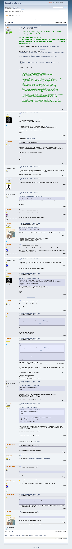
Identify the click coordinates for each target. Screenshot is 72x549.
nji (8, 313)
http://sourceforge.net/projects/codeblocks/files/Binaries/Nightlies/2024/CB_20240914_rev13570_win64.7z (40, 62)
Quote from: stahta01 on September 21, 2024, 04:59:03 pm (29, 385)
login (15, 7)
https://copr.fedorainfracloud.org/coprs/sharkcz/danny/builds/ (38, 458)
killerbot (9, 27)
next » (66, 21)
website (40, 119)
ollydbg (9, 223)
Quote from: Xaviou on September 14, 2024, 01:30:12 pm (30, 344)
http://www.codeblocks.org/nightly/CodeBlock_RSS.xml (48, 46)
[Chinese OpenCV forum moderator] (6, 241)
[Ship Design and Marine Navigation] (6, 270)
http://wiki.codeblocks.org (36, 378)
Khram (9, 209)
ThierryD (9, 141)
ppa (42, 130)
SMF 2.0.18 (28, 546)
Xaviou (9, 113)
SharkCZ (9, 455)
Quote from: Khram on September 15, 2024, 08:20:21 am (29, 227)
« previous (63, 21)
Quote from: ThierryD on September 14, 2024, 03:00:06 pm (29, 278)
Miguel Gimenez (11, 179)
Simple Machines (37, 546)
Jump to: (56, 538)
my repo (47, 126)
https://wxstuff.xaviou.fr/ (31, 138)
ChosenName (10, 167)
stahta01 (9, 338)
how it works (42, 48)
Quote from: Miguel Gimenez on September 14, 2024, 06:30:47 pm (30, 196)
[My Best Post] (6, 344)
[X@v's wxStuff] (6, 125)
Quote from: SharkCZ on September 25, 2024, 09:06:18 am (29, 469)
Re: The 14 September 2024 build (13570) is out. (30, 112)
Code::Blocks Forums (13, 3)
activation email (14, 8)
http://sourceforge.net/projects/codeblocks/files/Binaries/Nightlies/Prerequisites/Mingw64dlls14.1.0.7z (38, 56)
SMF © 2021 (32, 546)
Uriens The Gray (11, 444)
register (18, 7)
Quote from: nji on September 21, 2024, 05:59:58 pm (28, 407)
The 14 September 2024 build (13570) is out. (30, 27)
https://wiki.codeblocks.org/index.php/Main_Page (37, 425)
